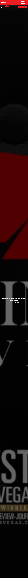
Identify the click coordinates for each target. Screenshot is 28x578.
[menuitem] (5, 2)
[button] (1, 7)
